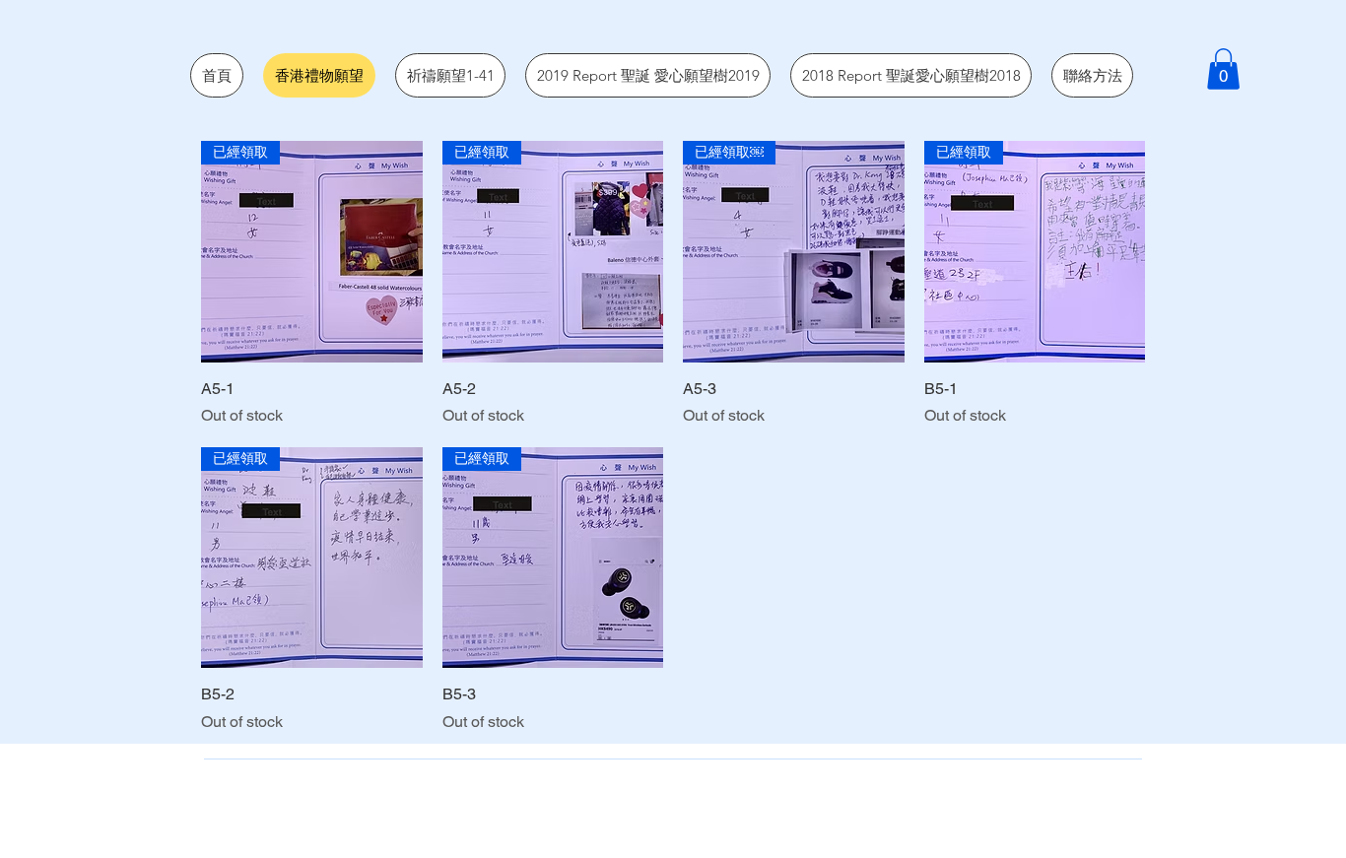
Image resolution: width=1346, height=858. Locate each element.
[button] (1223, 69)
